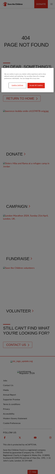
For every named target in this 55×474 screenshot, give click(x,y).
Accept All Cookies (36, 85)
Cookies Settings (17, 85)
